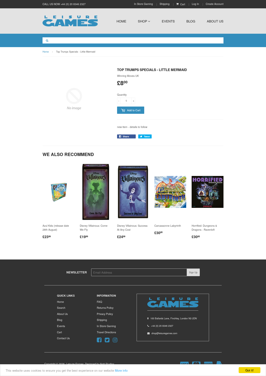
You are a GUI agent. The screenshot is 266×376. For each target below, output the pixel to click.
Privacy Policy (105, 314)
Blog (190, 21)
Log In (195, 4)
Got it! (249, 370)
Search (61, 307)
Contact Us (63, 338)
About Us (215, 21)
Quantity (122, 94)
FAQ (99, 302)
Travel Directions (106, 332)
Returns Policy (105, 307)
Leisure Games (75, 364)
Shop (143, 21)
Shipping (165, 4)
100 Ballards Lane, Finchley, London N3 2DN (173, 318)
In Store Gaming (144, 4)
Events (168, 21)
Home (121, 21)
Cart (59, 332)
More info (121, 370)
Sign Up (193, 272)
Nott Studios (107, 364)
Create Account (214, 4)
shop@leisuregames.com (164, 333)
